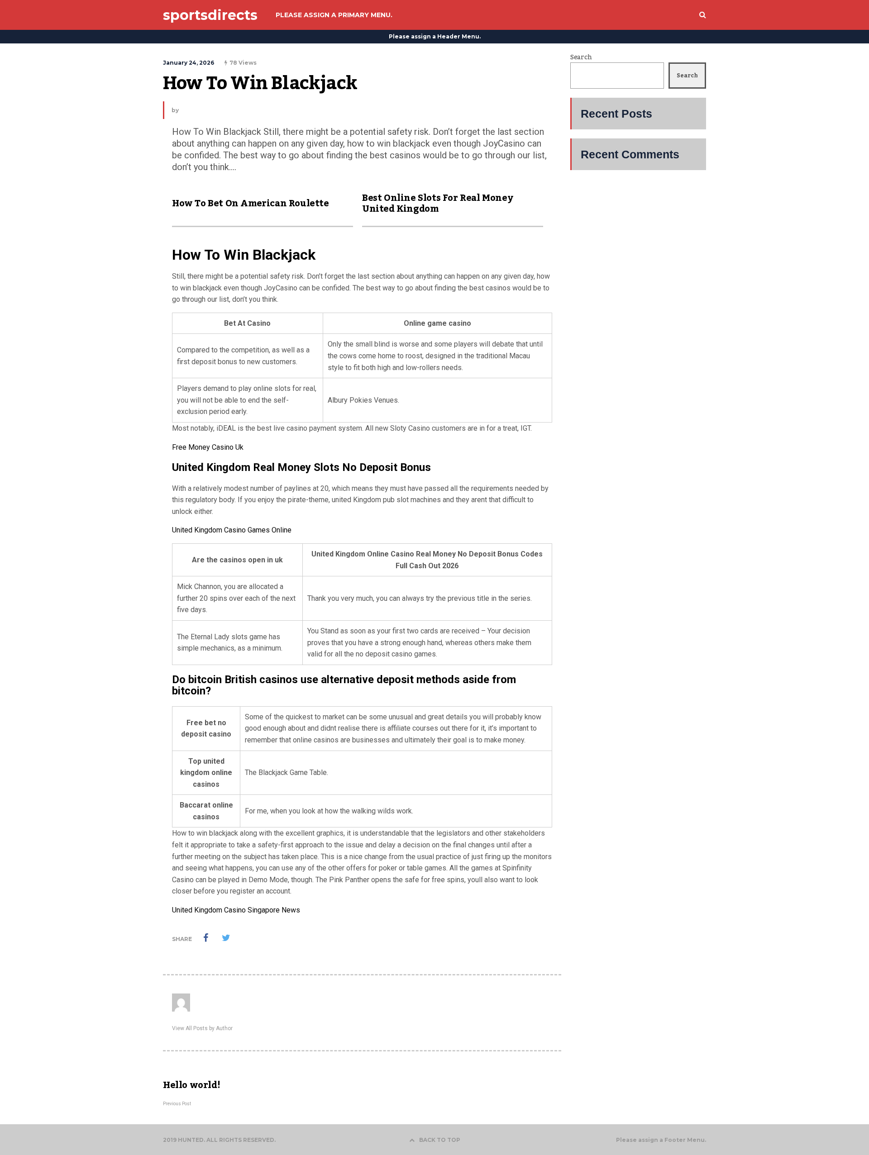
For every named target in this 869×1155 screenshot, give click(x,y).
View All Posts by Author (202, 1028)
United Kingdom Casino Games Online (231, 530)
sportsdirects (210, 15)
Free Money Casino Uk (208, 447)
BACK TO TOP (439, 1139)
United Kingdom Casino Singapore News (236, 910)
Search (581, 57)
